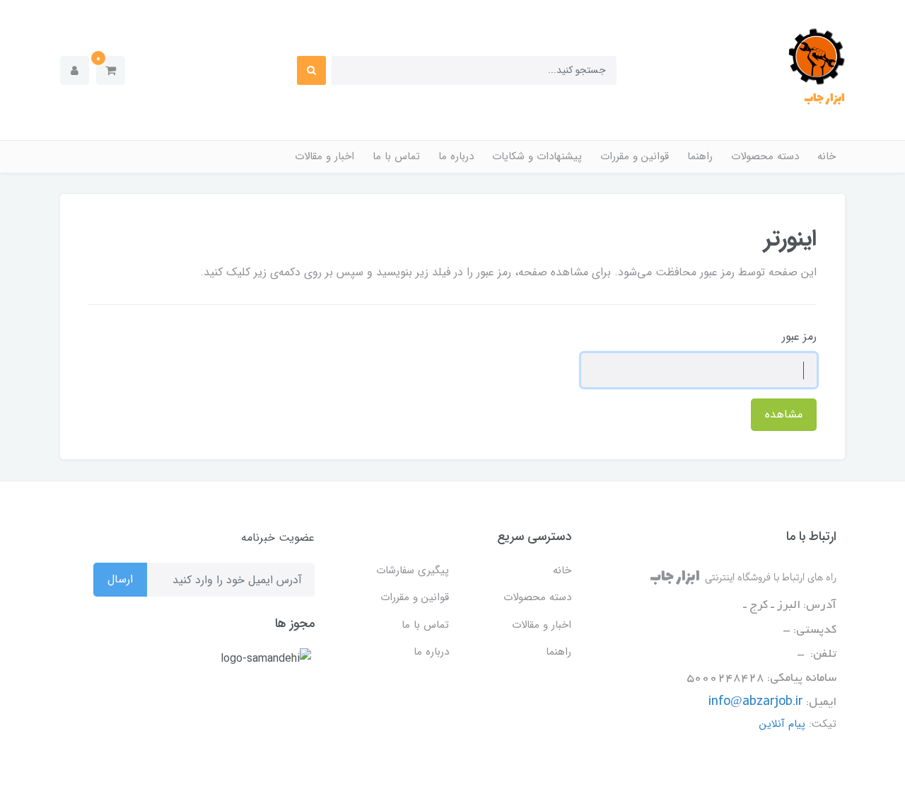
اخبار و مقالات (324, 156)
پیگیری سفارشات (412, 570)
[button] (110, 70)
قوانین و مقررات (634, 156)
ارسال (120, 579)
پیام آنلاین (782, 724)
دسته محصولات (765, 156)
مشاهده (783, 414)
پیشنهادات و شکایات (537, 156)
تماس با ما (396, 156)
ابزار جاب (824, 98)
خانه (826, 156)
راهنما (700, 156)
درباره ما (456, 156)
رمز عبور (799, 336)
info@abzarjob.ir (755, 702)
